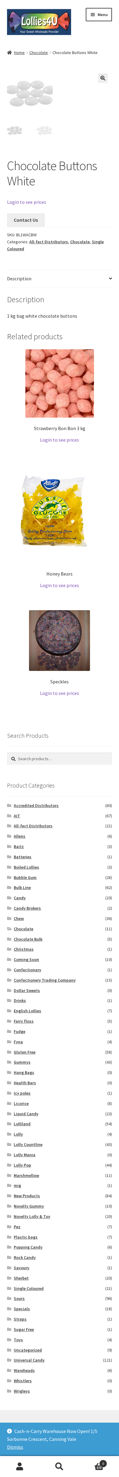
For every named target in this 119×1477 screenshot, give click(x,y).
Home (19, 52)
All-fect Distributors (48, 241)
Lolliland (22, 1124)
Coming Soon (26, 959)
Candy (20, 898)
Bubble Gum (25, 877)
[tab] (59, 279)
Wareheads (24, 1370)
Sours (19, 1298)
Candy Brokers (27, 908)
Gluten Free (24, 1052)
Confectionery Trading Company (45, 980)
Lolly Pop (22, 1165)
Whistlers (23, 1380)
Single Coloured (29, 1288)
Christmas (24, 949)
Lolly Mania (24, 1154)
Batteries (22, 857)
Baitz (19, 846)
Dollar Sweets (27, 990)
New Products (27, 1195)
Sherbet (21, 1278)
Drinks (20, 1000)
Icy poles (22, 1093)
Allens (19, 836)
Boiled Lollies (26, 867)
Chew (19, 918)
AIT (17, 816)
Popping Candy (28, 1247)
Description (19, 278)
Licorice (21, 1103)
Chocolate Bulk (28, 939)
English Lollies (27, 1011)
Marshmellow (26, 1175)
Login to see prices (26, 202)
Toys (18, 1339)
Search (59, 1466)
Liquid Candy (26, 1113)
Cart (91, 1461)
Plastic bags (26, 1237)
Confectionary (27, 970)
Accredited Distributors (36, 805)
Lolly (18, 1134)
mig (17, 1185)
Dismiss (15, 1447)
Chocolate (38, 52)
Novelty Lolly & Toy (32, 1216)
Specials (22, 1308)
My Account (20, 1466)
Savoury (21, 1267)
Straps (20, 1319)
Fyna (18, 1041)
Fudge (19, 1031)
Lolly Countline (28, 1144)
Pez (17, 1226)
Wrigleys (22, 1391)
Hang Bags (24, 1072)
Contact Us (26, 220)
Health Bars (25, 1083)
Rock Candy (25, 1257)
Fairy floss (24, 1021)
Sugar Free (24, 1329)
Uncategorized (28, 1350)
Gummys (22, 1062)
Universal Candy (29, 1360)
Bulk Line (22, 887)
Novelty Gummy (29, 1206)
